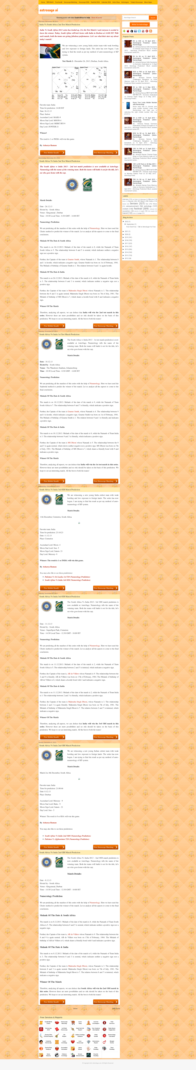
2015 (127, 249)
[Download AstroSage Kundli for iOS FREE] (128, 32)
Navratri (131, 201)
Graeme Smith (73, 259)
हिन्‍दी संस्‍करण (50, 2)
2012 (127, 258)
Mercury (151, 199)
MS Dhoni (72, 442)
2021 (127, 231)
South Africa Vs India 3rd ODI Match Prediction (60, 489)
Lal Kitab (135, 199)
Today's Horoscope (137, 2)
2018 (127, 240)
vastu (134, 213)
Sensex (134, 203)
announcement (132, 206)
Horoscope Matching (70, 2)
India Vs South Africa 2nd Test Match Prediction (60, 24)
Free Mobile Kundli (51, 152)
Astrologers (125, 2)
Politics (151, 201)
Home (43, 2)
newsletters (126, 211)
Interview (125, 199)
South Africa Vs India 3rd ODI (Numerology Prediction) (67, 580)
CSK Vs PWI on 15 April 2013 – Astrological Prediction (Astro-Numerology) (145, 150)
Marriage (143, 199)
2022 (127, 221)
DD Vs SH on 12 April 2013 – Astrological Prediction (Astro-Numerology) (145, 58)
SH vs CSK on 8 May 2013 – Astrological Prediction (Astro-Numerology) (145, 89)
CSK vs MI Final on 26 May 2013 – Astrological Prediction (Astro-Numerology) (145, 166)
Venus (155, 204)
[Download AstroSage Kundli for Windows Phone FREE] (131, 32)
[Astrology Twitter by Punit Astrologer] (139, 32)
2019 (127, 237)
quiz (142, 211)
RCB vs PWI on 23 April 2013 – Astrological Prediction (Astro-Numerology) (145, 73)
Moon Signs (148, 2)
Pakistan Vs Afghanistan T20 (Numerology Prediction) (67, 839)
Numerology (95, 228)
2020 (127, 234)
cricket (125, 209)
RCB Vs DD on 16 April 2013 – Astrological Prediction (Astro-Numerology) (145, 135)
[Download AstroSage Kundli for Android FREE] (124, 32)
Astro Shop (116, 2)
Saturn (124, 204)
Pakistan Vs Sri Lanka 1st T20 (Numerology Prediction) (67, 576)
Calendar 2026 (106, 2)
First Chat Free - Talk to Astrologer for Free (141, 227)
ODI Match (141, 201)
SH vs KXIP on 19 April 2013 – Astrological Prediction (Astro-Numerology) (145, 120)
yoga (139, 213)
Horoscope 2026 (84, 2)
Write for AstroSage (140, 24)
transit (125, 213)
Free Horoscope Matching (103, 152)
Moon (124, 201)
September (130, 224)
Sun (147, 204)
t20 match (151, 211)
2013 (127, 255)
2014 (127, 252)
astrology (148, 206)
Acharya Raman (50, 145)
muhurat (152, 209)
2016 (127, 246)
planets (136, 211)
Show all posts (96, 18)
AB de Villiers (73, 673)
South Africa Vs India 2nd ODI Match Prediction (60, 745)
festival (138, 208)
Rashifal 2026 (95, 2)
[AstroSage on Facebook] (135, 32)
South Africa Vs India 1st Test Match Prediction (59, 334)
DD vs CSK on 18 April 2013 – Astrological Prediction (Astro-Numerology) (145, 43)
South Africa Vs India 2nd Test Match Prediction (60, 161)
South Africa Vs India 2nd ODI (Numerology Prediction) (68, 835)
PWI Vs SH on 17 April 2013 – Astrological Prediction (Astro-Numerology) (145, 181)
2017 (127, 243)
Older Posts (116, 1009)
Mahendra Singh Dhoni (78, 290)
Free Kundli (58, 2)
